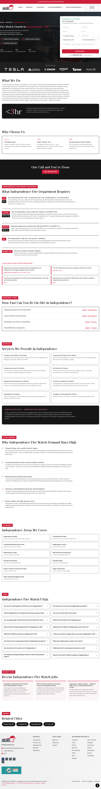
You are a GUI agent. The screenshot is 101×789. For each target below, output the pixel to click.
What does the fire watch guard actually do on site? (69, 648)
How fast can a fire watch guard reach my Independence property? (25, 641)
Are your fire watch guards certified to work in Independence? (23, 606)
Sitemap (97, 781)
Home (20, 7)
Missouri (9, 22)
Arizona (89, 753)
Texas (73, 742)
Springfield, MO (36, 724)
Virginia (89, 748)
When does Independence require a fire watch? (68, 641)
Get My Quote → (80, 51)
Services (29, 7)
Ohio (73, 755)
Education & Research (73, 7)
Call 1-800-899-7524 (50, 172)
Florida (74, 745)
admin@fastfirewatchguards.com (14, 748)
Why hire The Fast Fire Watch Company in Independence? (71, 655)
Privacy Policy (76, 781)
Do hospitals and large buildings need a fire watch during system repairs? (24, 655)
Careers (54, 745)
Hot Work (35, 748)
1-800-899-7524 (8, 751)
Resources (55, 742)
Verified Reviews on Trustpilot (31, 783)
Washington (91, 750)
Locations (40, 7)
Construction (37, 742)
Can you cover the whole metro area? (65, 613)
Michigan (90, 742)
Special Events (37, 745)
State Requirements (55, 7)
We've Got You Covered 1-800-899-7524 (51, 2)
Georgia (74, 758)
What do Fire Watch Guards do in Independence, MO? (20, 634)
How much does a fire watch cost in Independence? (20, 648)
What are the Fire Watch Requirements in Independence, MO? (23, 627)
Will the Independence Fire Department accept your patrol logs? (24, 613)
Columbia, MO (22, 724)
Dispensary (36, 750)
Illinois (74, 753)
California (75, 740)
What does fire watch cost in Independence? (67, 620)
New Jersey (90, 745)
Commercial (36, 740)
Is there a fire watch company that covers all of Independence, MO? (74, 634)
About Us (55, 740)
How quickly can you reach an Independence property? (70, 606)
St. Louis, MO (49, 724)
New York (74, 748)
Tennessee (90, 755)
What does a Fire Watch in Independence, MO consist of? (71, 627)
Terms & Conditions (87, 781)
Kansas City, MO (9, 724)
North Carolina (91, 740)
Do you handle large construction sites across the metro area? (23, 620)
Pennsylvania (76, 750)
